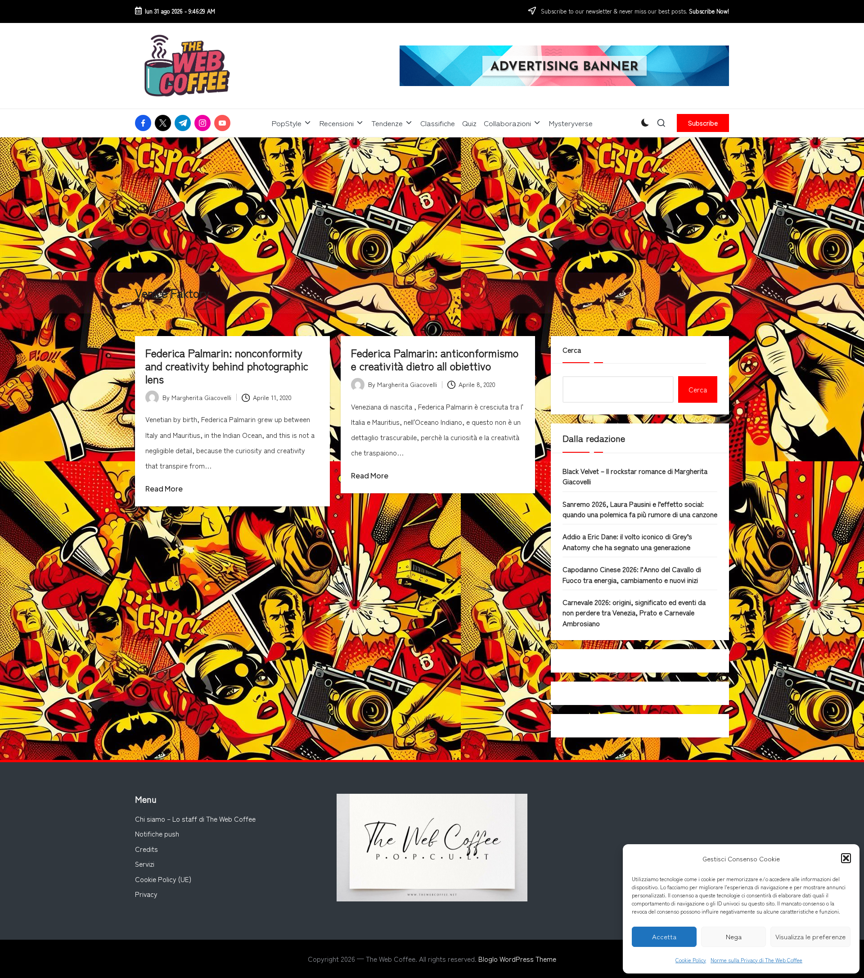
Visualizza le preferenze (810, 936)
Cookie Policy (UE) (163, 879)
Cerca (571, 350)
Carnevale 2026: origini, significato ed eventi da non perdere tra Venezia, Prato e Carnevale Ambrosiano (634, 612)
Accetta (664, 936)
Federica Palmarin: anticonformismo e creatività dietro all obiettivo (434, 359)
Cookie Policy (690, 960)
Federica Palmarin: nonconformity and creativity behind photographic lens (226, 366)
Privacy (146, 894)
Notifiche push (157, 833)
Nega (734, 936)
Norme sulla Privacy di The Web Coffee (756, 960)
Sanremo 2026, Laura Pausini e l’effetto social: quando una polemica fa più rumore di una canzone (639, 509)
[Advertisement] (432, 205)
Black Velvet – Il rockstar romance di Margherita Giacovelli (634, 476)
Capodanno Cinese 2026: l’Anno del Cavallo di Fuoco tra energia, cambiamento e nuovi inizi (631, 574)
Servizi (144, 864)
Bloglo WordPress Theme (517, 959)
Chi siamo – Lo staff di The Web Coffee (195, 818)
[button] (846, 858)
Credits (146, 849)
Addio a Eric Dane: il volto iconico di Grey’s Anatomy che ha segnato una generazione (627, 541)
